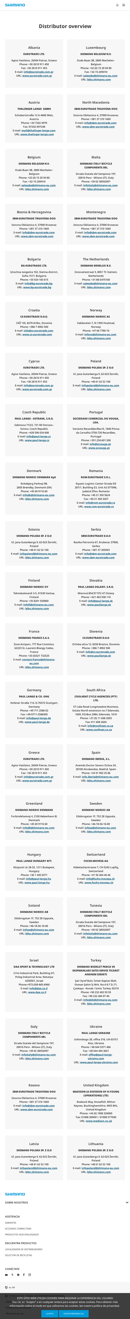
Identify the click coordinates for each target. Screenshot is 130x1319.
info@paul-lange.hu (38, 879)
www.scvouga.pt (99, 448)
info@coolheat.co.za (100, 726)
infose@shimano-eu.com (100, 828)
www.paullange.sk (99, 604)
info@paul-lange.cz (38, 436)
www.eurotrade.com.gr (37, 75)
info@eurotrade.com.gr (38, 72)
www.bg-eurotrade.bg (37, 287)
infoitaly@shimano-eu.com (100, 185)
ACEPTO (49, 1313)
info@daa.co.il (38, 988)
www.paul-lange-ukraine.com (99, 1062)
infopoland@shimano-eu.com (100, 385)
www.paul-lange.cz (37, 440)
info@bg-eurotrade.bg (38, 283)
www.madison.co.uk (99, 1121)
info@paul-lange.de (38, 718)
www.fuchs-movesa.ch (99, 882)
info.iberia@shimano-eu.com (100, 777)
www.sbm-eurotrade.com (98, 126)
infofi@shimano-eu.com (38, 604)
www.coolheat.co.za (99, 729)
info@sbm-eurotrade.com (100, 123)
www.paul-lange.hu (37, 882)
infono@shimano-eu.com (100, 334)
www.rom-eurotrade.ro (99, 506)
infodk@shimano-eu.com (39, 495)
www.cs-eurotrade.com (37, 334)
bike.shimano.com (99, 79)
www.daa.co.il (37, 992)
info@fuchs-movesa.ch (100, 879)
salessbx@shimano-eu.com (100, 75)
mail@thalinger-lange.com (38, 130)
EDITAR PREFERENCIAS (74, 1313)
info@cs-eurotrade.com (38, 330)
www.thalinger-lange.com (37, 134)
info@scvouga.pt (100, 444)
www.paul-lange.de (37, 722)
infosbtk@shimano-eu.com (100, 1000)
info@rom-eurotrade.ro (100, 502)
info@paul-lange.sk (100, 601)
